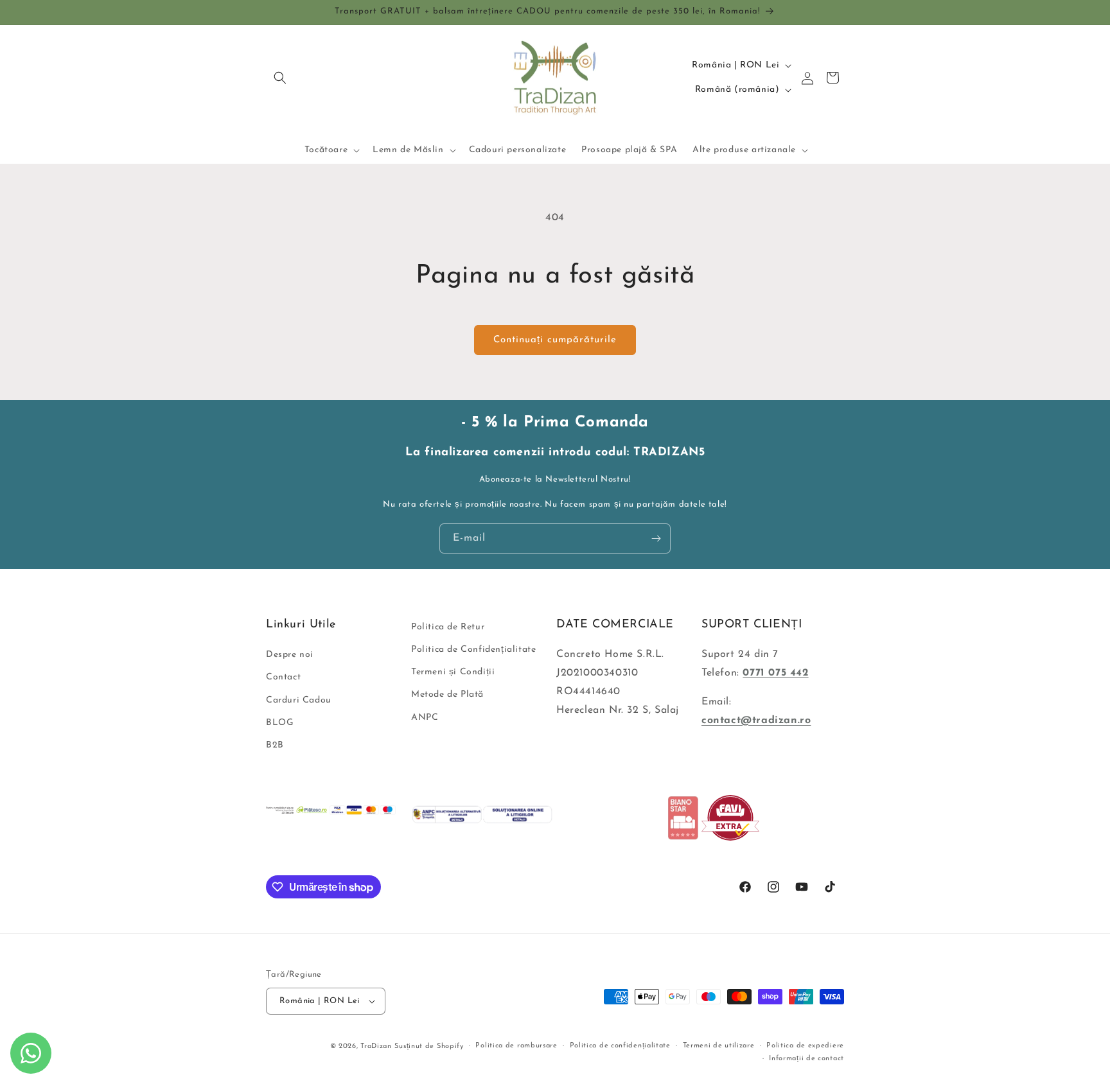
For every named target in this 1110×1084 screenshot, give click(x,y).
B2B (275, 745)
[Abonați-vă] (656, 538)
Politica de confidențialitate (620, 1045)
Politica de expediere (805, 1045)
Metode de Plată (447, 695)
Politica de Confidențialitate (473, 649)
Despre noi (289, 655)
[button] (280, 78)
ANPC (424, 717)
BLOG (280, 723)
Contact (283, 678)
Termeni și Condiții (453, 672)
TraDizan (376, 1046)
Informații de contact (806, 1058)
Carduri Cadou (298, 700)
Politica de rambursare (516, 1045)
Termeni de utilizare (719, 1045)
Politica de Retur (447, 627)
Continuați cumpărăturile (555, 340)
